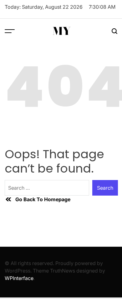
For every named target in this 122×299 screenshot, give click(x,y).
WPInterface (19, 278)
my (62, 31)
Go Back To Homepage (42, 199)
